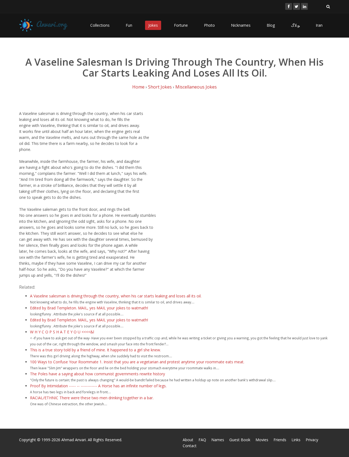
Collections (100, 25)
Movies (261, 439)
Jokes (153, 25)
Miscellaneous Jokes (196, 87)
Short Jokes (160, 87)
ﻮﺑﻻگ (295, 25)
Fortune (181, 25)
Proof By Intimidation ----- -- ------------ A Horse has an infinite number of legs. (98, 385)
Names (217, 439)
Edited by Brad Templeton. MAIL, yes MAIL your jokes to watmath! (89, 307)
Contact (190, 445)
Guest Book (239, 439)
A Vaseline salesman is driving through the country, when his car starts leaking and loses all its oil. (115, 295)
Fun (129, 25)
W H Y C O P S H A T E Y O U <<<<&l (62, 331)
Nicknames (241, 25)
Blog (271, 25)
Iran (319, 25)
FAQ (202, 439)
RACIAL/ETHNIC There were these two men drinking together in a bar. (92, 397)
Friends (279, 439)
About (188, 439)
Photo (209, 25)
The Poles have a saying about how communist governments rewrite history (97, 373)
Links (295, 439)
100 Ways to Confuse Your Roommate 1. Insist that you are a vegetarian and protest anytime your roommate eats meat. (137, 361)
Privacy (312, 439)
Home (138, 87)
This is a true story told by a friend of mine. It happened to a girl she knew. (95, 349)
